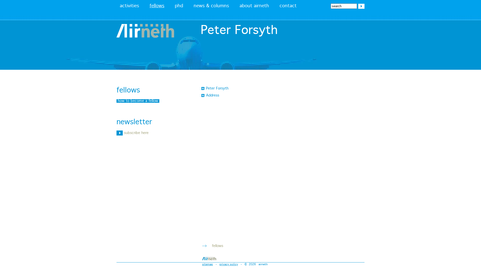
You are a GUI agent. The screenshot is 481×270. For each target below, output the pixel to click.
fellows (157, 6)
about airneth (254, 6)
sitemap (207, 264)
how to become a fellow (138, 101)
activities (129, 6)
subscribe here (136, 133)
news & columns (211, 6)
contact (288, 6)
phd (179, 6)
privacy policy (228, 264)
